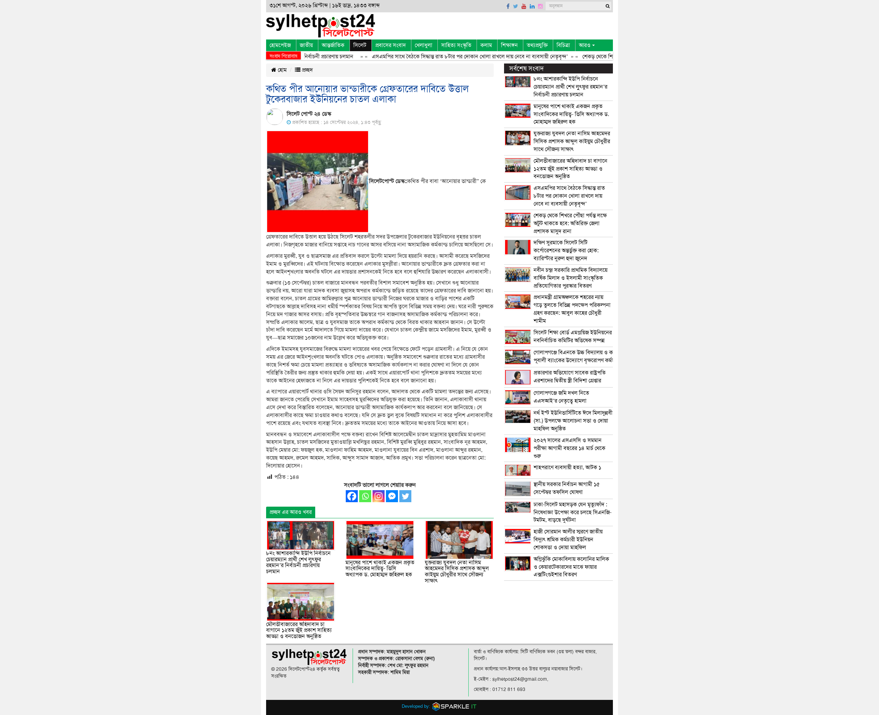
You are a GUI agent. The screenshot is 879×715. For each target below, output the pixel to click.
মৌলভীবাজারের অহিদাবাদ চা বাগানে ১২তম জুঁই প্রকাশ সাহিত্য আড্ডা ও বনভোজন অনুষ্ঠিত (299, 630)
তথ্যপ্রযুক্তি (537, 45)
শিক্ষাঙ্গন (509, 45)
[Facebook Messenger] (392, 496)
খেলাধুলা (423, 45)
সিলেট (359, 45)
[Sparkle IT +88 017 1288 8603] (455, 706)
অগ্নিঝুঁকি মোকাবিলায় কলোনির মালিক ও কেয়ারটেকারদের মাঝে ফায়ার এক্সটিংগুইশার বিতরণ (571, 567)
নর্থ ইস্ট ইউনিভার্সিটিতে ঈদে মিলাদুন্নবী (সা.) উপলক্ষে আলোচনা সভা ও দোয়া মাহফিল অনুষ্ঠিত (573, 421)
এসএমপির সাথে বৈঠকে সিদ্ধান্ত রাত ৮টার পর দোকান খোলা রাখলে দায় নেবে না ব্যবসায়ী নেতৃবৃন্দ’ (452, 56)
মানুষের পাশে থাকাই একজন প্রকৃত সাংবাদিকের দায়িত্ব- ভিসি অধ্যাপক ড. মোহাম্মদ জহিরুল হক (379, 568)
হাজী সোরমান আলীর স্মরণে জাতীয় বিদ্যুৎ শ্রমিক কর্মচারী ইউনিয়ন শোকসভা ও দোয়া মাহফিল (568, 539)
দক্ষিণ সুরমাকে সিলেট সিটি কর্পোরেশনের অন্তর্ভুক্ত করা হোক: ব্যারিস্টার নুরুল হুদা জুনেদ (566, 250)
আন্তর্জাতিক (333, 45)
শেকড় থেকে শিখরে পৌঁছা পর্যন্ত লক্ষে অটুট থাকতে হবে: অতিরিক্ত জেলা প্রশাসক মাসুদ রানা (570, 223)
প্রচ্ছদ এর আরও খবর (291, 512)
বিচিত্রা (563, 45)
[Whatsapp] (365, 496)
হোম (281, 70)
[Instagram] (379, 496)
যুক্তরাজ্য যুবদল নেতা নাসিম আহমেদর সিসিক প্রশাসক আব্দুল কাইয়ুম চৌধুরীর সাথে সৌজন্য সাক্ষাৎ (457, 571)
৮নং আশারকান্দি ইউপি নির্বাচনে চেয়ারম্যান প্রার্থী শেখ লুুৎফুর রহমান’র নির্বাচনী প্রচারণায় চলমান (298, 562)
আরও (585, 45)
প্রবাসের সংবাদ (390, 45)
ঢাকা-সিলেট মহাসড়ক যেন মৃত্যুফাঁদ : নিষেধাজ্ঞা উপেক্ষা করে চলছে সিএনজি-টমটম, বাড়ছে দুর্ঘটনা (573, 512)
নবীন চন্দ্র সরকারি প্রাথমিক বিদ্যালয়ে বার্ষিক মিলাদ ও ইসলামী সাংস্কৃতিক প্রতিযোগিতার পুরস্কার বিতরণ (570, 278)
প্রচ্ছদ (306, 70)
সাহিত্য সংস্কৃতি (456, 45)
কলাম (486, 45)
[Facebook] (352, 496)
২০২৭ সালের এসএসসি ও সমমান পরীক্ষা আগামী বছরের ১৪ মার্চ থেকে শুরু (569, 448)
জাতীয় (306, 45)
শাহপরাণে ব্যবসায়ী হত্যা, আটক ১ (567, 467)
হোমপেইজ (280, 45)
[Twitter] (405, 496)
